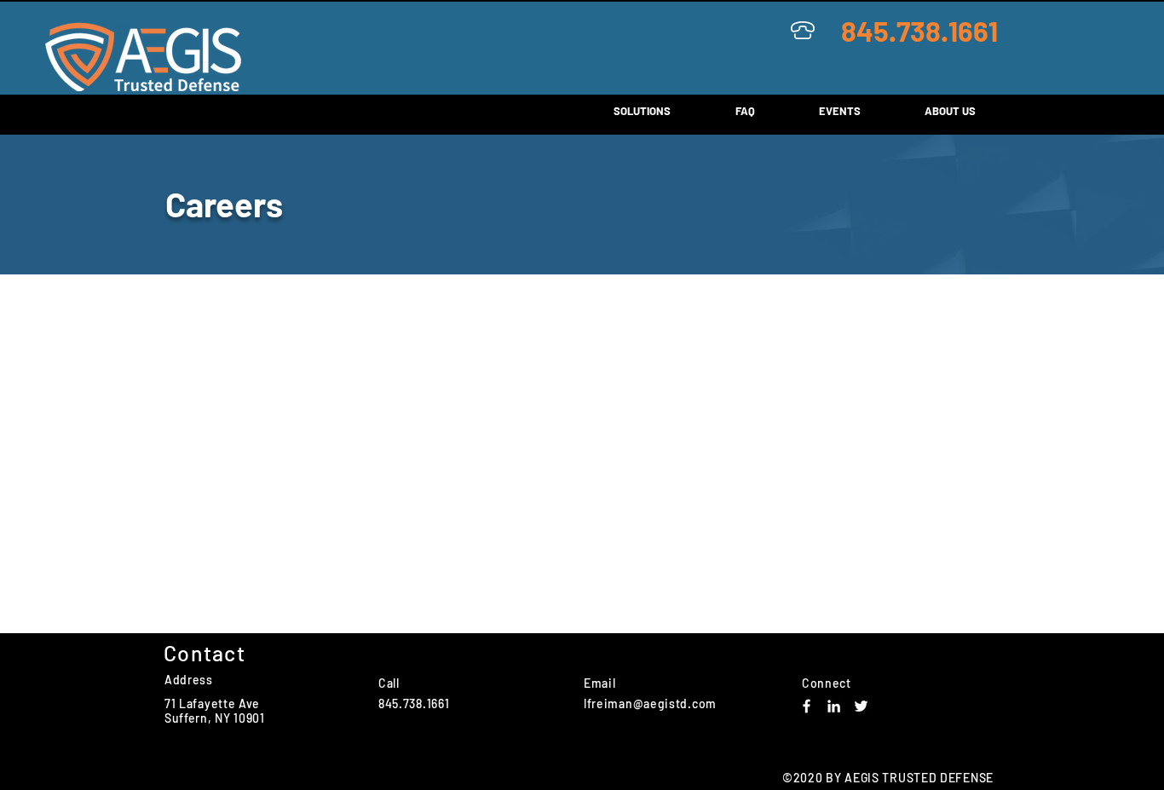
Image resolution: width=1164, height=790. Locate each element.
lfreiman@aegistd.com (650, 703)
